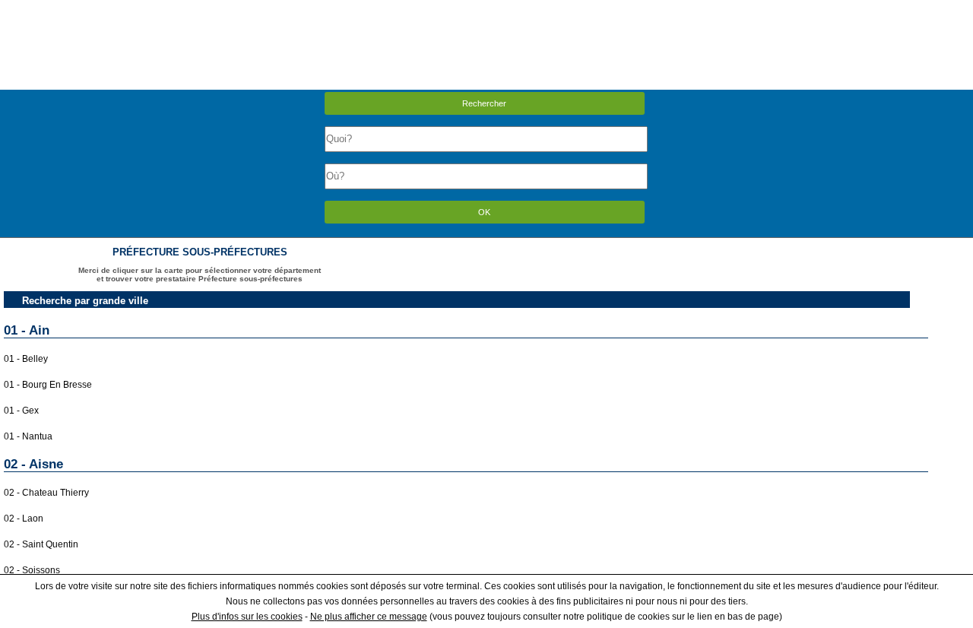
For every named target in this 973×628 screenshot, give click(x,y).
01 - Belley (26, 359)
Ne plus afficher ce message (368, 616)
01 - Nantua (28, 436)
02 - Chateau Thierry (46, 492)
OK (484, 212)
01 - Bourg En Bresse (48, 384)
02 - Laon (23, 518)
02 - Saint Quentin (41, 544)
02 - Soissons (32, 570)
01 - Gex (21, 410)
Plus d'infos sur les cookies (247, 616)
